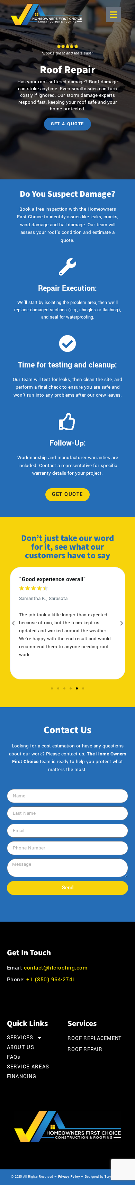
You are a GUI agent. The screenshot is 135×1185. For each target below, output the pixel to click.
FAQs (14, 1057)
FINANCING (22, 1076)
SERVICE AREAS (28, 1067)
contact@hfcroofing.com (55, 968)
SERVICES (20, 1037)
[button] (113, 14)
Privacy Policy (69, 1177)
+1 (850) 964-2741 (50, 979)
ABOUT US (20, 1047)
